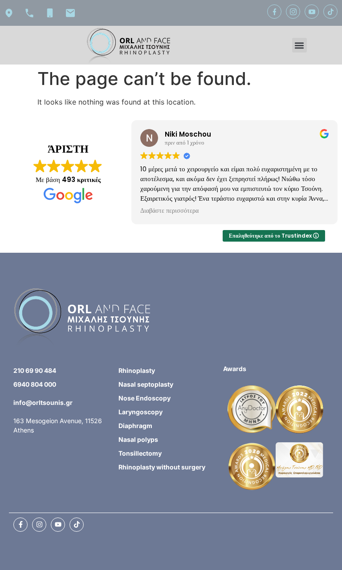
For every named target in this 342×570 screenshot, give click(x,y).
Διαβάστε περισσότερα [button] (169, 211)
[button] (299, 45)
